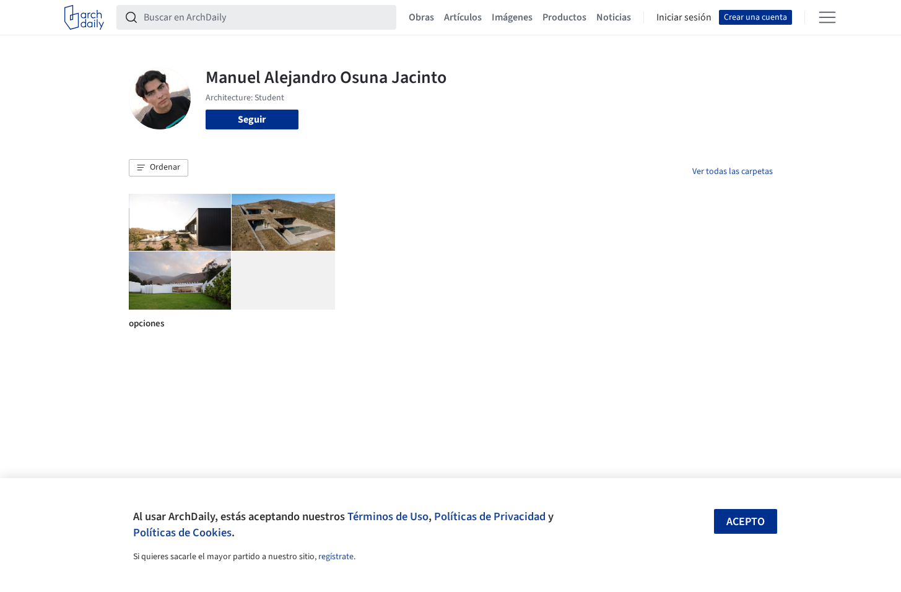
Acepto (745, 521)
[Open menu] (827, 17)
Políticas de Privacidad (490, 516)
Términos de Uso (388, 516)
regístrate (336, 557)
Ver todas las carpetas (732, 171)
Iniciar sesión (684, 17)
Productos (564, 17)
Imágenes (512, 17)
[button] (158, 167)
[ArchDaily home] (84, 17)
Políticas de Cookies (182, 533)
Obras (421, 17)
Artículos (463, 17)
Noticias (613, 17)
